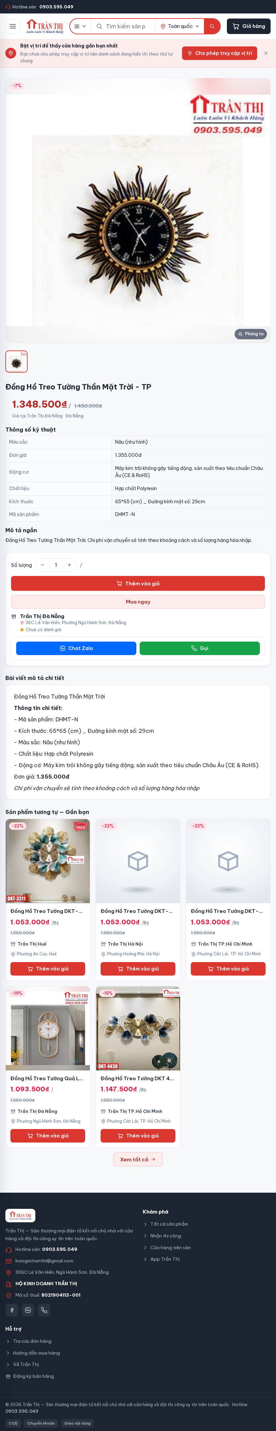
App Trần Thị (165, 1259)
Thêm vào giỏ (142, 583)
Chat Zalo (80, 648)
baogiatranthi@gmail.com (44, 1261)
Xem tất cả (134, 1159)
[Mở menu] (12, 26)
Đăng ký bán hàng (33, 1376)
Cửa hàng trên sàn (170, 1248)
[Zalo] (28, 1310)
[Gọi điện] (44, 1310)
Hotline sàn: (42, 6)
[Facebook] (11, 1310)
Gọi (204, 648)
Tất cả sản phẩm (169, 1224)
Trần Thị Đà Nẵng (42, 616)
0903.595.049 (59, 1249)
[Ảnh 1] (16, 361)
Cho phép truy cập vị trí (223, 53)
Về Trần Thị (26, 1364)
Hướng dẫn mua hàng (36, 1353)
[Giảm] (42, 565)
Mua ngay (138, 602)
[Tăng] (69, 565)
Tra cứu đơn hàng (32, 1341)
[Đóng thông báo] (266, 53)
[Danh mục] (80, 26)
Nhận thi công (165, 1236)
